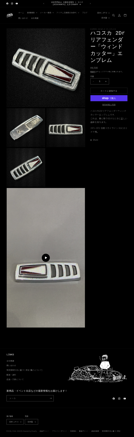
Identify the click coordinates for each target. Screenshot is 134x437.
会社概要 (10, 361)
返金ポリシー (44, 431)
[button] (32, 12)
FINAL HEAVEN (17, 431)
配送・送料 (11, 374)
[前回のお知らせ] (44, 3)
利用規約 (73, 431)
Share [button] (95, 139)
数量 (92, 76)
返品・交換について (15, 379)
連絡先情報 (95, 431)
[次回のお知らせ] (90, 3)
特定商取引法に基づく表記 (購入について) (25, 370)
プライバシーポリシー (59, 431)
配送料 (92, 71)
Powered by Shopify (30, 431)
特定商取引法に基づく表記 (111, 431)
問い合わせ (11, 365)
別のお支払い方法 (108, 104)
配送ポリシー (83, 431)
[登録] (51, 398)
